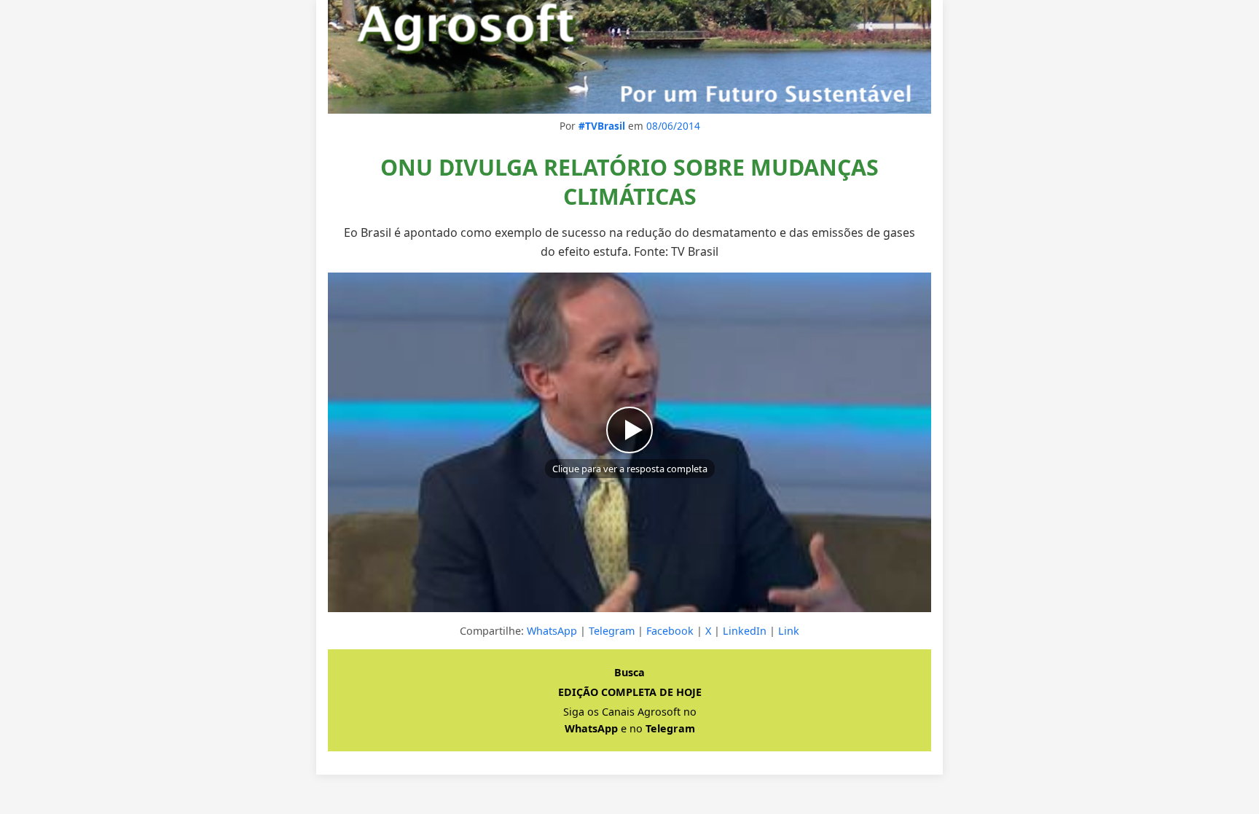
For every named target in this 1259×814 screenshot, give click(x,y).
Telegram (612, 631)
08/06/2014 (673, 126)
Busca (629, 672)
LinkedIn (744, 631)
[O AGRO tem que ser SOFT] (629, 57)
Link (788, 631)
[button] (629, 442)
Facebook (670, 631)
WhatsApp (552, 631)
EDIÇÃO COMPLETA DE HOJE (630, 692)
